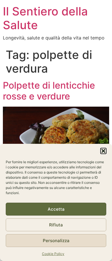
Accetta (56, 209)
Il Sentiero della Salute (45, 18)
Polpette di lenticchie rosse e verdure (49, 91)
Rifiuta (56, 225)
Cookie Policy (53, 254)
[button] (103, 151)
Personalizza (56, 240)
